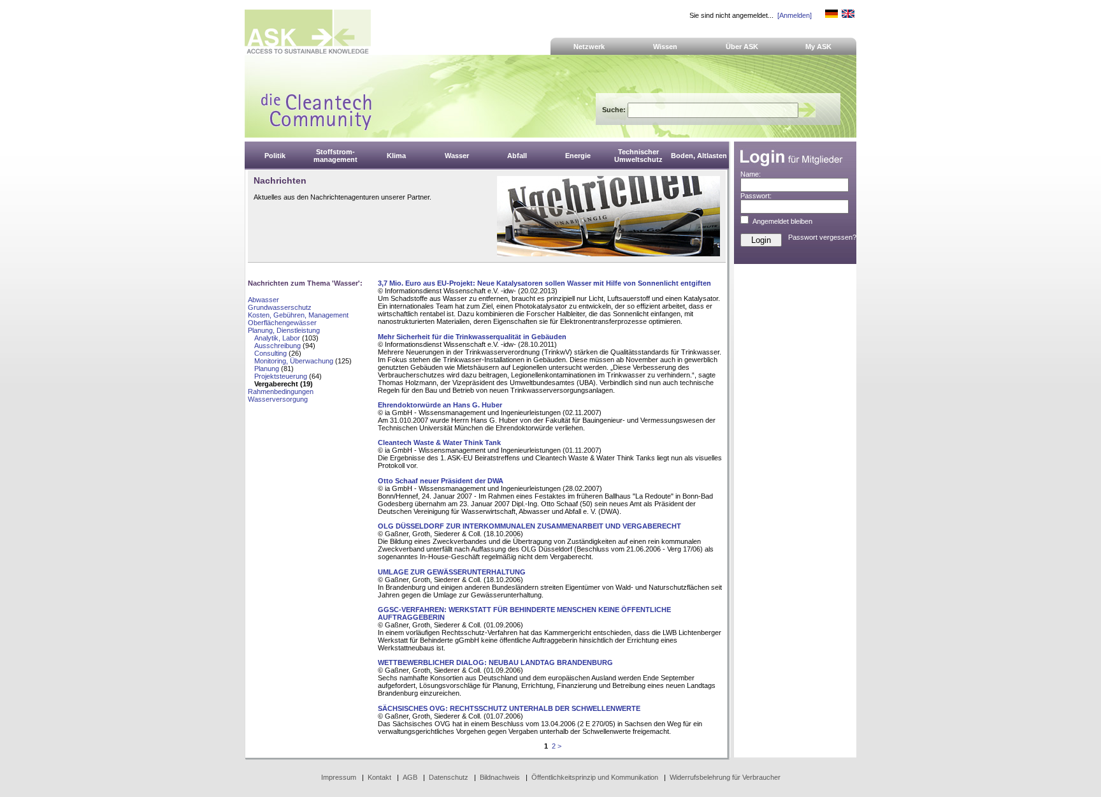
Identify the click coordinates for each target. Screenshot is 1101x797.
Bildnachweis (500, 777)
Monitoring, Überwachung (293, 361)
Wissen (665, 46)
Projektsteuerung (280, 376)
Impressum (338, 777)
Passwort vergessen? (822, 237)
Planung (266, 368)
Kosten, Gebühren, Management (298, 315)
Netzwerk (589, 46)
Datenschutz (448, 777)
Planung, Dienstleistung (284, 330)
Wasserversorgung (278, 399)
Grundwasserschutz (280, 307)
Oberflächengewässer (282, 322)
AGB (410, 777)
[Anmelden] (794, 15)
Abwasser (263, 299)
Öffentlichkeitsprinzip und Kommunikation (594, 777)
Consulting (270, 353)
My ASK (818, 46)
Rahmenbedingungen (280, 391)
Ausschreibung (277, 345)
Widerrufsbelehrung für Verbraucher (725, 777)
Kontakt (379, 777)
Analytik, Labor (277, 338)
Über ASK (742, 46)
